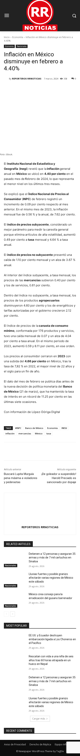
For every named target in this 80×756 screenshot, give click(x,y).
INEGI (64, 428)
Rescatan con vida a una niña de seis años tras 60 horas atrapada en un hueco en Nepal (51, 660)
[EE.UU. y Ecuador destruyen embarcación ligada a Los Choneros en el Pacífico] (15, 641)
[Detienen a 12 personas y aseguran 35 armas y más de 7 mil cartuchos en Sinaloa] (15, 559)
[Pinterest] (38, 88)
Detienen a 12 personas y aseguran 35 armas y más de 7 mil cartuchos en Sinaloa (52, 557)
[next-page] (12, 614)
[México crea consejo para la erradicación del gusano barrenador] (15, 600)
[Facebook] (20, 88)
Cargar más (38, 718)
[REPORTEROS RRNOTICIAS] (6, 79)
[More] (56, 88)
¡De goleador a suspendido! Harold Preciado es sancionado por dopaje (59, 478)
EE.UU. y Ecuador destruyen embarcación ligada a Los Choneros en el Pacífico (52, 639)
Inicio (7, 37)
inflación (10, 433)
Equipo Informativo (65, 744)
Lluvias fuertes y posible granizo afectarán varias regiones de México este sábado (51, 577)
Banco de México (34, 428)
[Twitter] (29, 88)
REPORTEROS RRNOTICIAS (26, 78)
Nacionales (21, 46)
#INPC (18, 428)
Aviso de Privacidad (15, 744)
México (39, 433)
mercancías (24, 433)
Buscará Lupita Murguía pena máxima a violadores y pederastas (20, 478)
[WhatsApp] (47, 88)
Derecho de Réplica (40, 744)
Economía (17, 37)
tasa (48, 433)
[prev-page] (6, 614)
